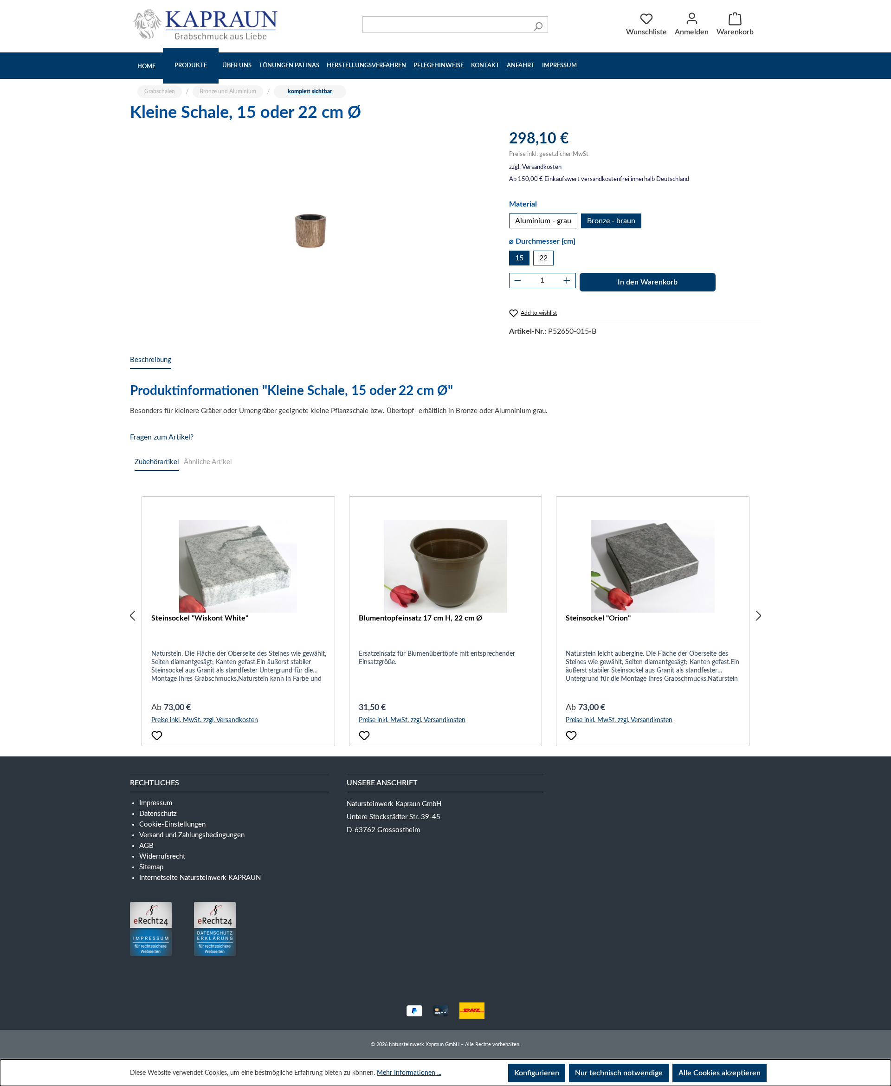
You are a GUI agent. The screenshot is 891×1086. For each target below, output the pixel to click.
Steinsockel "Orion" (598, 618)
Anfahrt (521, 66)
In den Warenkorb (648, 282)
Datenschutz (158, 813)
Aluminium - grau (543, 221)
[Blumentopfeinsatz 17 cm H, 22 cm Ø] (445, 566)
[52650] (310, 229)
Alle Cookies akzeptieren (719, 1073)
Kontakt (485, 66)
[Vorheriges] (132, 616)
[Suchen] (538, 24)
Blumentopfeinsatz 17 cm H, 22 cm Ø (420, 618)
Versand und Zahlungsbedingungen (192, 835)
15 (519, 258)
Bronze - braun (611, 221)
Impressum (559, 66)
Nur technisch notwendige (619, 1073)
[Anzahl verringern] (518, 280)
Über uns (237, 66)
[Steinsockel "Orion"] (652, 566)
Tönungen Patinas (289, 66)
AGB (146, 845)
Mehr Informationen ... (409, 1073)
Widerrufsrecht (162, 856)
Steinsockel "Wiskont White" (199, 618)
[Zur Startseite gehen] (207, 24)
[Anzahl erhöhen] (567, 280)
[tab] (150, 360)
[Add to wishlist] (156, 735)
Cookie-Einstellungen (172, 824)
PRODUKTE (190, 66)
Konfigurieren (536, 1073)
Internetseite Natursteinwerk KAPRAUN (200, 877)
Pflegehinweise (438, 66)
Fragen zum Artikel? (162, 437)
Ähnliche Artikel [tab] (208, 462)
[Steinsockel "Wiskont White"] (238, 566)
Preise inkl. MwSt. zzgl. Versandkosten (204, 720)
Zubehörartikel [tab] (157, 462)
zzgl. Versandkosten (535, 167)
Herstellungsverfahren (366, 66)
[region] (310, 229)
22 (543, 258)
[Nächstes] (759, 616)
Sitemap (151, 867)
